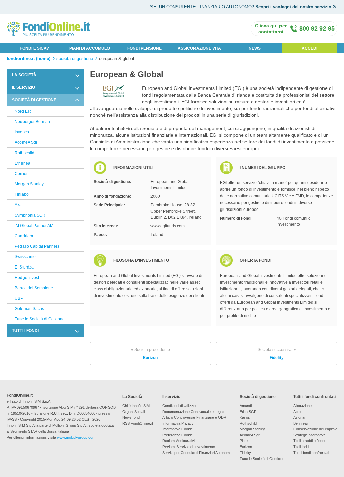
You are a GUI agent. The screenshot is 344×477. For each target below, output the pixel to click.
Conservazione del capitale (315, 429)
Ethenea (22, 163)
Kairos (245, 417)
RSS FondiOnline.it (137, 423)
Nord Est (23, 111)
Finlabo (22, 194)
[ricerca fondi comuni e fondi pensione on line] (49, 28)
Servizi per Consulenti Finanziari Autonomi (196, 453)
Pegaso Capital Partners (37, 246)
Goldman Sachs (29, 308)
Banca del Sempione (34, 288)
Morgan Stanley (29, 184)
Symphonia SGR (30, 215)
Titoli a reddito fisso (309, 441)
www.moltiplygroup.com (76, 437)
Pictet (244, 441)
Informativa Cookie (177, 429)
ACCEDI (309, 48)
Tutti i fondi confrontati (311, 453)
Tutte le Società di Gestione (40, 319)
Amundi (246, 406)
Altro (297, 412)
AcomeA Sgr (26, 142)
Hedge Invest (27, 277)
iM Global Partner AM (34, 225)
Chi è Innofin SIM (136, 406)
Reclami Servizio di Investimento (188, 447)
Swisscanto (25, 256)
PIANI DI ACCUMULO (89, 48)
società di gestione (74, 58)
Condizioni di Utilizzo (179, 406)
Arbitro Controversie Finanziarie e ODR (194, 417)
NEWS (255, 48)
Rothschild (24, 153)
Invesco (22, 132)
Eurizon (150, 353)
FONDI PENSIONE (144, 48)
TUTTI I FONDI (25, 330)
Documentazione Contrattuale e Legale (193, 412)
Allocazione (302, 406)
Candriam (24, 236)
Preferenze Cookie (177, 435)
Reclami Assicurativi (178, 441)
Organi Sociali (133, 412)
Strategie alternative (309, 435)
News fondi (131, 417)
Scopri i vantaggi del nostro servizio (293, 6)
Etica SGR (248, 412)
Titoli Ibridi (301, 447)
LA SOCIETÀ (24, 75)
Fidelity (277, 353)
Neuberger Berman (32, 121)
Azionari (299, 417)
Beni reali (300, 423)
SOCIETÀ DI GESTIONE (34, 100)
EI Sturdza (24, 267)
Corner (21, 173)
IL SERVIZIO (23, 87)
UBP (19, 298)
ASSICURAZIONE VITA (199, 48)
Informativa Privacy (178, 423)
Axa (18, 204)
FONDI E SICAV (34, 48)
